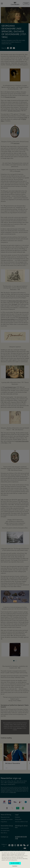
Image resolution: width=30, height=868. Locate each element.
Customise (14, 866)
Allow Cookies (15, 863)
